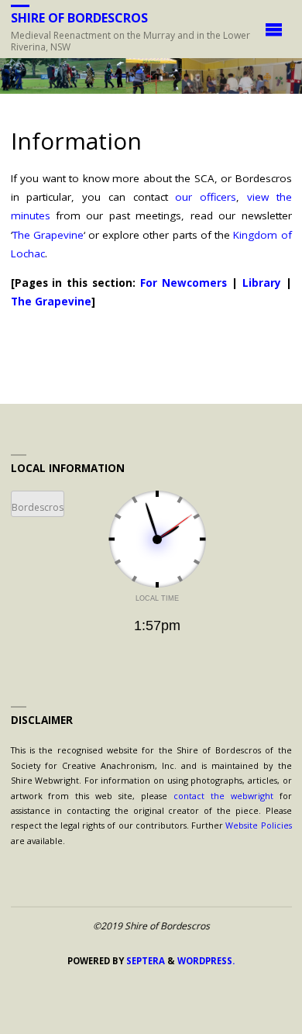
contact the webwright (223, 795)
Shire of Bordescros (79, 17)
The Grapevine (48, 235)
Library (261, 283)
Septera (144, 961)
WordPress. (206, 961)
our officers (205, 197)
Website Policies (258, 825)
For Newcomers (183, 283)
